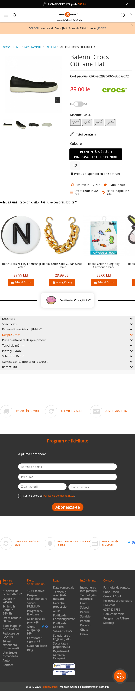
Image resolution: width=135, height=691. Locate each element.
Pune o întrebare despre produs (24, 340)
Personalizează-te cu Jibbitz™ (22, 329)
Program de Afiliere (116, 618)
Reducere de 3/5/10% (11, 635)
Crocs (84, 603)
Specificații (9, 324)
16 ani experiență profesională (11, 645)
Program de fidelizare (35, 612)
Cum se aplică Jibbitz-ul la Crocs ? (25, 362)
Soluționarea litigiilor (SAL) (61, 637)
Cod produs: (79, 76)
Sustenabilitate (37, 646)
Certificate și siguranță (35, 639)
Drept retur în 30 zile (12, 619)
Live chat (109, 605)
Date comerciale (63, 587)
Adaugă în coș (23, 282)
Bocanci (85, 625)
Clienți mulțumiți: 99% (33, 630)
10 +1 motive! (35, 591)
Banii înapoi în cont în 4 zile (12, 627)
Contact (8, 665)
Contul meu (111, 592)
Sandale (85, 616)
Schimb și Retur (13, 356)
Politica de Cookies (59, 625)
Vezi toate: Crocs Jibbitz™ (75, 300)
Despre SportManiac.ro (37, 597)
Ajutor (7, 660)
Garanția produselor (60, 605)
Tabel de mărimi (13, 345)
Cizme (84, 634)
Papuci (84, 612)
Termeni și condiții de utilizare (60, 595)
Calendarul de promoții (36, 620)
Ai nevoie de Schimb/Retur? (12, 592)
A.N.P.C (57, 611)
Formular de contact (116, 587)
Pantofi (85, 621)
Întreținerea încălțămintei (88, 589)
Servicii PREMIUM (33, 605)
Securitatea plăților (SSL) (61, 645)
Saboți (84, 607)
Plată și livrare (12, 351)
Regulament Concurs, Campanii (61, 655)
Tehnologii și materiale (88, 597)
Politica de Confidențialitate (58, 495)
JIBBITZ (101, 28)
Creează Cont (112, 596)
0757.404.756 (111, 610)
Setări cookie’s (62, 631)
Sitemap (108, 623)
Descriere (8, 319)
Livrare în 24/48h (9, 600)
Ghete (84, 630)
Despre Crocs (11, 335)
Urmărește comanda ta (10, 654)
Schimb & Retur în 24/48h (9, 610)
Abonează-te (67, 507)
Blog (30, 650)
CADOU (34, 28)
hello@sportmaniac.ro (117, 601)
